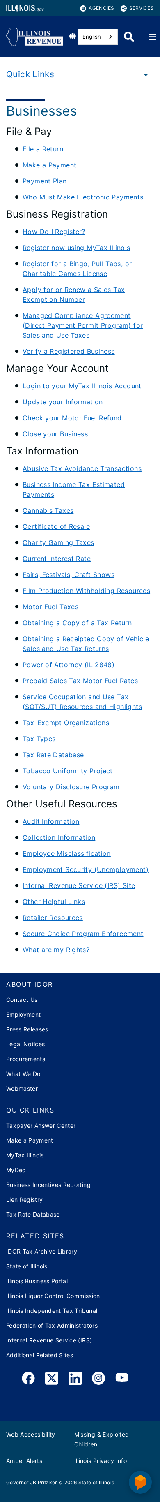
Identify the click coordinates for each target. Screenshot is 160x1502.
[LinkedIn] (75, 1380)
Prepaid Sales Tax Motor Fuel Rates (80, 681)
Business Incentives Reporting (48, 1184)
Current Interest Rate (57, 558)
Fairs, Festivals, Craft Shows (68, 574)
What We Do (23, 1073)
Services (141, 8)
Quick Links (30, 74)
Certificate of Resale (56, 526)
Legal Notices (25, 1044)
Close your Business (55, 434)
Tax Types (39, 739)
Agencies (101, 8)
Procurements (25, 1058)
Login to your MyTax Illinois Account (82, 386)
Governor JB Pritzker (31, 1482)
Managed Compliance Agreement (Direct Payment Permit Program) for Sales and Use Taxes (83, 325)
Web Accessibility (30, 1434)
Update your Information (63, 402)
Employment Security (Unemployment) (86, 869)
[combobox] (98, 37)
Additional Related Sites (39, 1354)
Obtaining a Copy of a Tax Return (77, 623)
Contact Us (21, 999)
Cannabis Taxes (48, 510)
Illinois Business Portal (37, 1280)
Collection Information (59, 837)
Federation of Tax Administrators (52, 1325)
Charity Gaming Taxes (58, 542)
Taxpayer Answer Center (40, 1125)
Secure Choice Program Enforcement (83, 933)
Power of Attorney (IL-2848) (68, 665)
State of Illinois (27, 1266)
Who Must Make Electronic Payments (83, 197)
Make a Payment (49, 165)
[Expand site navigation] (152, 37)
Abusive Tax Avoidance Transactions (82, 468)
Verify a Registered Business (69, 351)
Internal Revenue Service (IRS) (49, 1340)
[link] (28, 1380)
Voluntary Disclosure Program (71, 787)
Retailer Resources (53, 917)
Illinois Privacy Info (100, 1460)
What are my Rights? (56, 950)
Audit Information (51, 821)
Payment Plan (45, 181)
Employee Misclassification (67, 853)
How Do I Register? (54, 231)
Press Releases (27, 1029)
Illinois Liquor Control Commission (53, 1295)
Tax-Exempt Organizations (66, 723)
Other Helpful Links (54, 901)
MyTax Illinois (25, 1155)
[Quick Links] (143, 74)
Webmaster (22, 1088)
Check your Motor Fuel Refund (72, 418)
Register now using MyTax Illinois (76, 247)
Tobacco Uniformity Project (68, 771)
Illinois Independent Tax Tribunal (51, 1310)
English (91, 36)
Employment (23, 1014)
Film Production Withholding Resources (86, 590)
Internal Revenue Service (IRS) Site (79, 885)
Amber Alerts (24, 1460)
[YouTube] (121, 1380)
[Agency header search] (129, 37)
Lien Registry (24, 1199)
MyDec (16, 1169)
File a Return (43, 149)
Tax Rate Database (53, 755)
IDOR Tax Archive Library (41, 1251)
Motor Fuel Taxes (50, 607)
